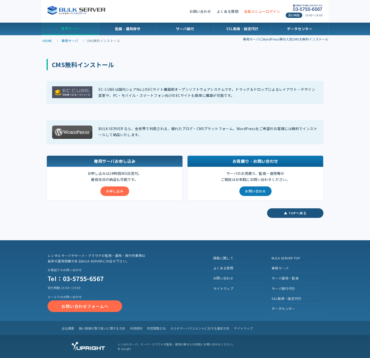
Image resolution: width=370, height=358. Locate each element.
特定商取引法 (156, 328)
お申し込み (115, 191)
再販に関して (223, 258)
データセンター (299, 28)
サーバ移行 (185, 28)
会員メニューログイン (262, 11)
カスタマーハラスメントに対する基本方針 (200, 328)
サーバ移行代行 (283, 288)
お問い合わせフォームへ (84, 306)
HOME (47, 40)
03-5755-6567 (83, 278)
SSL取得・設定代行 (242, 28)
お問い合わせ (200, 11)
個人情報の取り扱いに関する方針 (102, 328)
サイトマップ (223, 288)
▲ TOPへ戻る (295, 213)
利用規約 (136, 328)
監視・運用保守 (127, 28)
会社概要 (68, 328)
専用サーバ (70, 28)
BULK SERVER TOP (286, 258)
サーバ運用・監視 (285, 278)
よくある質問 (227, 11)
